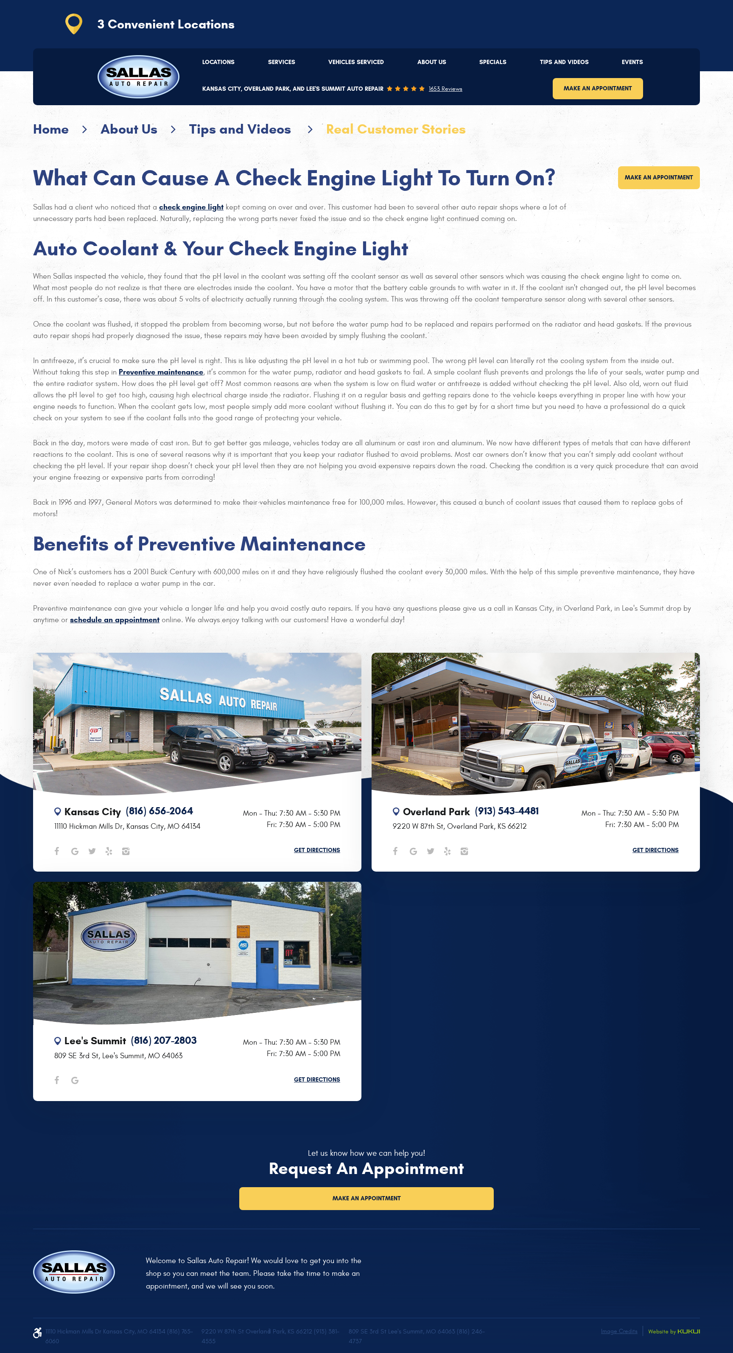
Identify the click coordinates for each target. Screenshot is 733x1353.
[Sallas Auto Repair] (138, 76)
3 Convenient (166, 24)
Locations (218, 62)
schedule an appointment (114, 619)
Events (632, 62)
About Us (431, 62)
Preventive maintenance (161, 372)
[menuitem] (218, 62)
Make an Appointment (598, 88)
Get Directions (317, 850)
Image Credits (619, 1331)
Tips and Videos (564, 62)
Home (51, 128)
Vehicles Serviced (356, 62)
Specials (492, 62)
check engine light (191, 207)
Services (281, 62)
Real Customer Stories (396, 128)
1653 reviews (445, 89)
